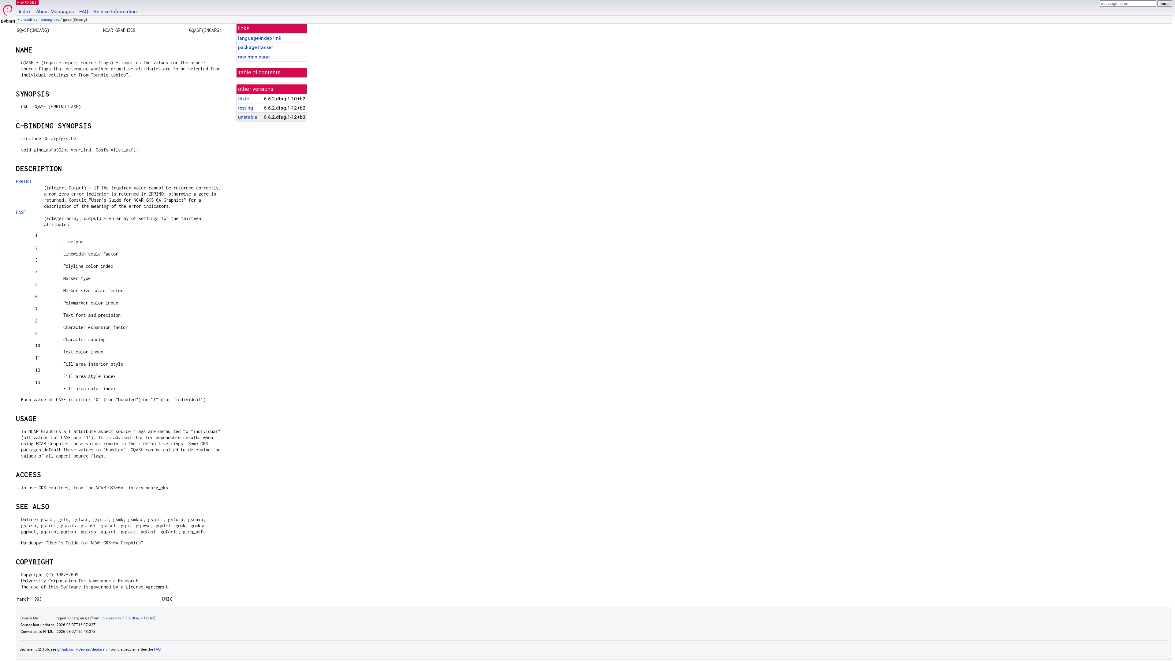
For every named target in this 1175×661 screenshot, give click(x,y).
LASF (21, 212)
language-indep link (259, 38)
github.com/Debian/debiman (82, 649)
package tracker (255, 47)
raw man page (254, 57)
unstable (28, 19)
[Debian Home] (8, 12)
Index (25, 11)
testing (245, 108)
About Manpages (55, 11)
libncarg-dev (49, 19)
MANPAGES (27, 2)
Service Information (115, 11)
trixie (243, 99)
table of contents (260, 72)
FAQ (83, 11)
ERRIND (23, 181)
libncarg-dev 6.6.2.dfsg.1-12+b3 (128, 618)
